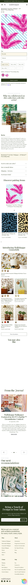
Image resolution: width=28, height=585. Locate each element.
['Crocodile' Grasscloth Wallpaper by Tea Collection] (21, 286)
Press (16, 550)
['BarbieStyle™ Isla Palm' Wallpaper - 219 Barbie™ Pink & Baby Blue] (7, 75)
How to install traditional (20, 572)
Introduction (17, 541)
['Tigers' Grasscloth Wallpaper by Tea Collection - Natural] (7, 312)
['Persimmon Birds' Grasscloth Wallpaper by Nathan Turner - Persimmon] (5, 270)
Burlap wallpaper (5, 548)
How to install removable (20, 569)
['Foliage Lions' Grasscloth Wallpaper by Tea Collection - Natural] (21, 312)
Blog (15, 552)
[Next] (24, 452)
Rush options (4, 567)
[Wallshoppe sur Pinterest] (9, 581)
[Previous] (4, 452)
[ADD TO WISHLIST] (25, 42)
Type (2, 51)
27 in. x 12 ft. (12, 68)
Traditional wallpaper (6, 541)
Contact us (17, 565)
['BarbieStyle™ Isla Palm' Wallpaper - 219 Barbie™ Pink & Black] (3, 75)
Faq (15, 563)
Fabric (3, 554)
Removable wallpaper (6, 543)
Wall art (3, 552)
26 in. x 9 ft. (21, 64)
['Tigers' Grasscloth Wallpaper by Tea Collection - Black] (8, 322)
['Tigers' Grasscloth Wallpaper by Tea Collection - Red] (5, 322)
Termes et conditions (19, 567)
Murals (3, 550)
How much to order (6, 569)
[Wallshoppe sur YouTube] (7, 582)
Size (2, 61)
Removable (4, 54)
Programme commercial (20, 543)
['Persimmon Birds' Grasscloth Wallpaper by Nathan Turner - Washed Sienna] (8, 270)
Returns (3, 565)
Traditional (4, 58)
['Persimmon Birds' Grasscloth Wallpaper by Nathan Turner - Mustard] (14, 261)
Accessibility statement (19, 574)
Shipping (3, 563)
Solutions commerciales (20, 545)
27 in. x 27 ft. (19, 68)
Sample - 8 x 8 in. (5, 64)
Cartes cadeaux (5, 572)
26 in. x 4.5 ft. (13, 64)
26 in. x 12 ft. (4, 68)
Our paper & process (19, 548)
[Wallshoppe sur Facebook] (4, 582)
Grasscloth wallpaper (6, 545)
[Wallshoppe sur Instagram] (2, 582)
